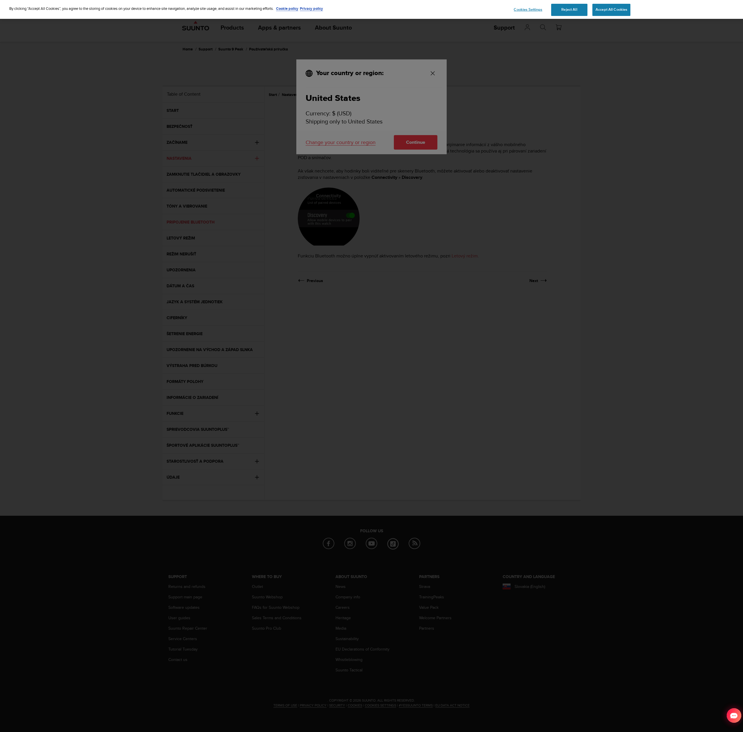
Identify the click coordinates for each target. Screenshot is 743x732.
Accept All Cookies (611, 9)
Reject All (569, 9)
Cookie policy (287, 8)
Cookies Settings (528, 9)
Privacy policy (311, 8)
